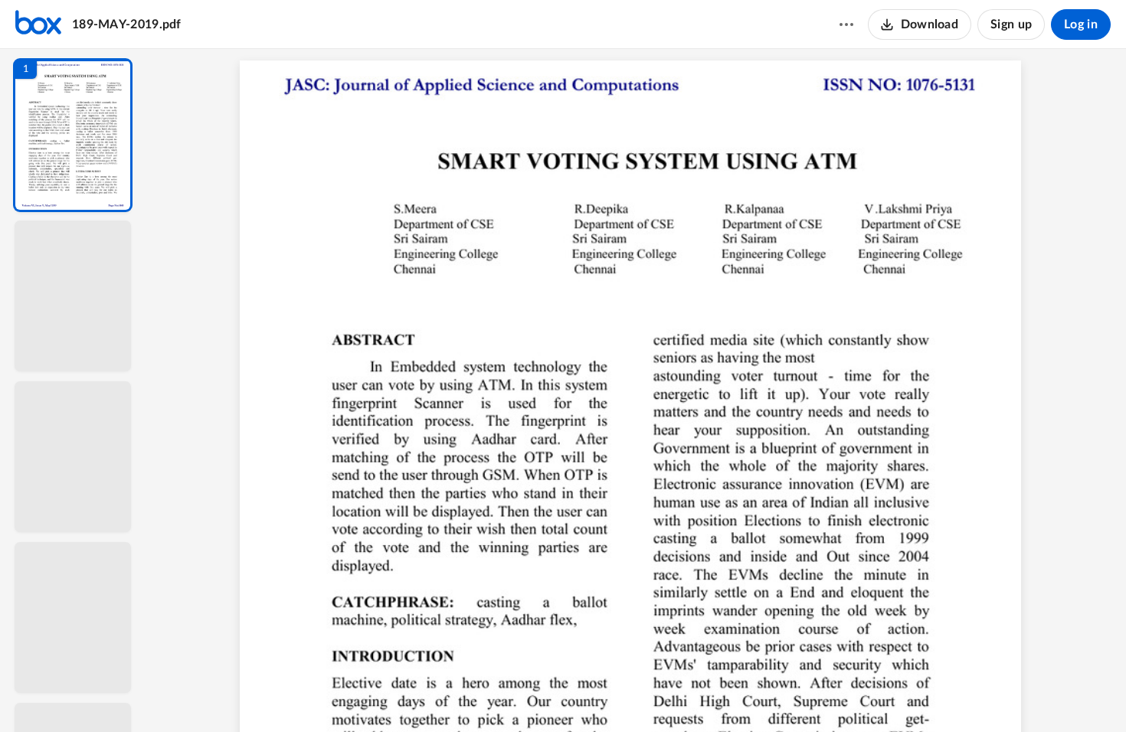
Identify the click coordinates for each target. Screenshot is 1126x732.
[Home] (38, 24)
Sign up (1011, 24)
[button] (72, 135)
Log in (1081, 24)
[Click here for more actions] (846, 24)
